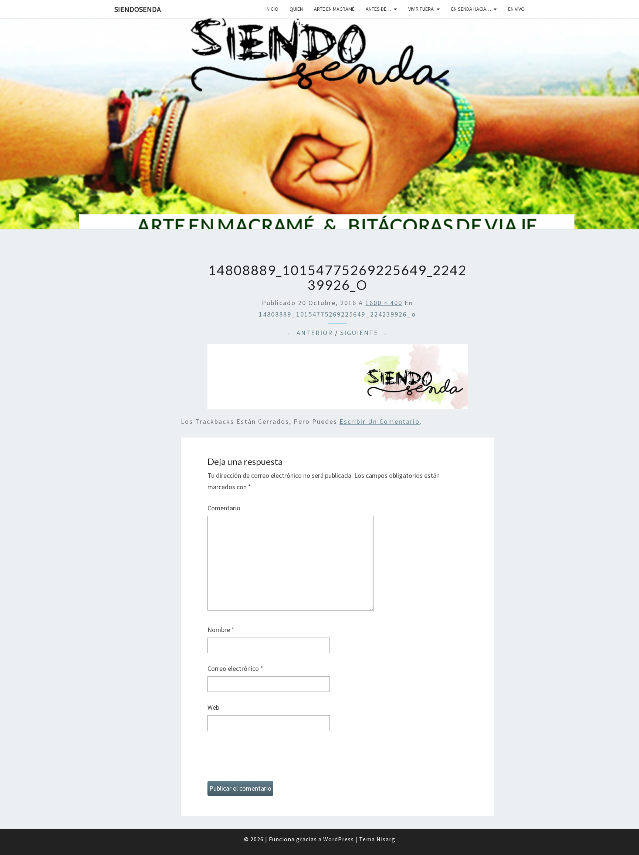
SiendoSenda (137, 9)
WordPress (338, 839)
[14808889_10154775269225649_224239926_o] (337, 379)
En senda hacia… (471, 9)
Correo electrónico (235, 668)
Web (213, 707)
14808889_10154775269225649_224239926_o (337, 314)
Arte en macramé (334, 9)
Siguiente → (364, 332)
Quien (296, 9)
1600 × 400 (383, 302)
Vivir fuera (421, 9)
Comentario (223, 508)
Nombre (220, 629)
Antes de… (378, 9)
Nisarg (385, 839)
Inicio (272, 9)
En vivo (516, 9)
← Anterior (310, 332)
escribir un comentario (379, 421)
